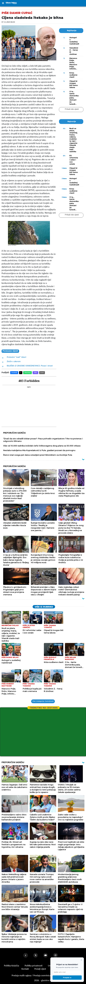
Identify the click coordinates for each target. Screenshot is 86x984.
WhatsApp (27, 372)
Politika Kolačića (12, 966)
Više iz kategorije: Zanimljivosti (43, 701)
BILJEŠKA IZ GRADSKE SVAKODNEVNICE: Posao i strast (30, 366)
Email (42, 372)
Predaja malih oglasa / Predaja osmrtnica (31, 975)
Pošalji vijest (40, 969)
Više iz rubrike (44, 607)
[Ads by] (14, 246)
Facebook (14, 372)
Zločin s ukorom (14, 362)
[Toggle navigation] (3, 3)
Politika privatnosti (33, 966)
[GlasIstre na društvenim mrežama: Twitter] (38, 955)
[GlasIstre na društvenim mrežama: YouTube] (48, 955)
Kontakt (25, 969)
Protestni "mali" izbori (16, 357)
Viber (35, 372)
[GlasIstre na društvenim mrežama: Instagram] (58, 955)
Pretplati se (67, 977)
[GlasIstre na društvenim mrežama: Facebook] (28, 955)
